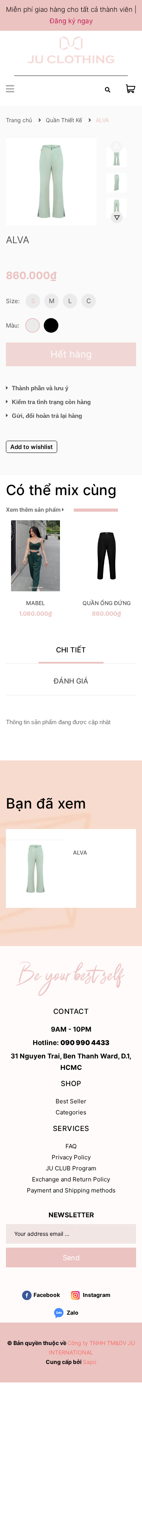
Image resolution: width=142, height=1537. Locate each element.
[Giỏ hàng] (130, 88)
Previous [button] (116, 147)
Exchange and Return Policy (71, 1179)
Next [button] (117, 217)
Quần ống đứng (106, 603)
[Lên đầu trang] (128, 1499)
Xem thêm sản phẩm (34, 509)
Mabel (35, 603)
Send (71, 1258)
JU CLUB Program (71, 1168)
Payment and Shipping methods (71, 1190)
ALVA (80, 852)
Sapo (89, 1361)
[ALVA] (35, 868)
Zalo (71, 1312)
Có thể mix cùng (61, 490)
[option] (117, 159)
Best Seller (71, 1101)
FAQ (71, 1146)
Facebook (47, 1294)
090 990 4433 (84, 1043)
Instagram (96, 1294)
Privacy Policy (71, 1157)
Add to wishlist (31, 447)
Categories (71, 1112)
